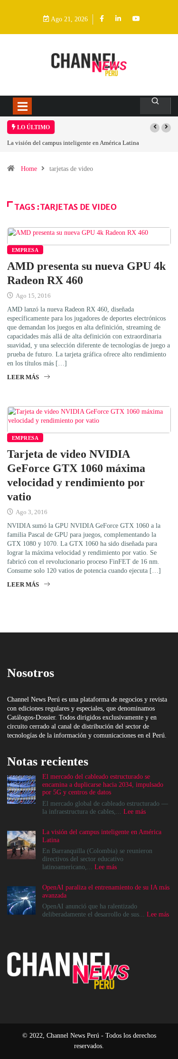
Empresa (25, 250)
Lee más (134, 811)
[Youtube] (136, 19)
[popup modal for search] (155, 106)
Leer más (23, 377)
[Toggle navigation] (22, 106)
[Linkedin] (118, 19)
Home (29, 168)
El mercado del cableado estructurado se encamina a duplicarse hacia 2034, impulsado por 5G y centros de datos (102, 784)
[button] (154, 128)
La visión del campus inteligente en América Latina (73, 142)
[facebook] (102, 19)
